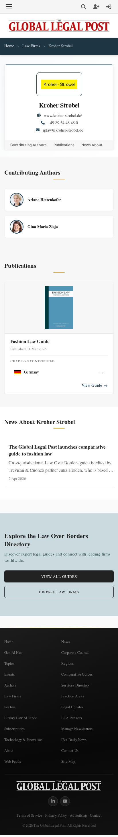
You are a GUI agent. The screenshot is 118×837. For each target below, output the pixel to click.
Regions (67, 663)
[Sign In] (109, 7)
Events (9, 674)
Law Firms (31, 45)
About (8, 750)
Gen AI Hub (13, 652)
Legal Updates (72, 706)
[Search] (83, 7)
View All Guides (59, 576)
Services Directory (75, 685)
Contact (95, 815)
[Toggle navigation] (8, 7)
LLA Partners (71, 717)
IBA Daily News (73, 739)
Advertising (78, 815)
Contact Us (69, 750)
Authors (10, 685)
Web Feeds (12, 761)
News (65, 641)
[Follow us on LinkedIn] (53, 801)
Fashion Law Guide (29, 341)
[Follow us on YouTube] (65, 801)
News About (91, 145)
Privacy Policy (56, 815)
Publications (64, 145)
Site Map (68, 761)
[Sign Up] (96, 7)
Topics (9, 663)
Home (9, 45)
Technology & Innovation (23, 739)
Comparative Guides (77, 674)
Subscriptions (14, 728)
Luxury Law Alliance (20, 717)
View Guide (95, 385)
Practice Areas (72, 696)
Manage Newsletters (77, 728)
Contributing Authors (28, 145)
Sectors (9, 706)
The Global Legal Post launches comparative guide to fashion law (57, 450)
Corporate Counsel (75, 652)
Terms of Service (29, 815)
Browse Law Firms (59, 591)
